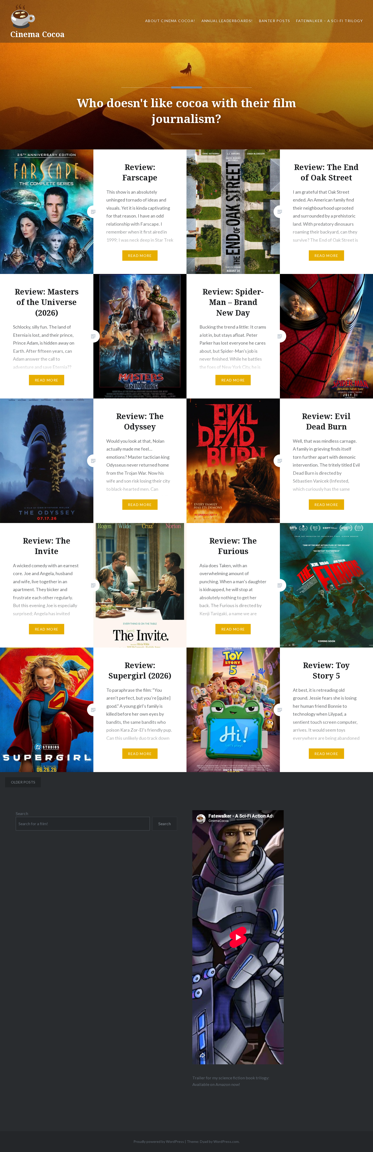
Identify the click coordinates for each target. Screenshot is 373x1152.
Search (22, 813)
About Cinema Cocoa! (170, 21)
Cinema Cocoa (37, 34)
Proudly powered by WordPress (158, 1141)
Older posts (23, 782)
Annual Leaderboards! (227, 21)
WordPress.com (226, 1141)
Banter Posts (274, 21)
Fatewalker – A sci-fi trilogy (329, 21)
